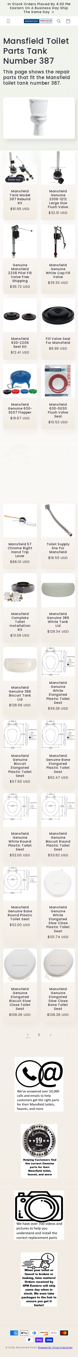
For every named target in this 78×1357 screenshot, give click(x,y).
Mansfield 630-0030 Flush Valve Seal (58, 411)
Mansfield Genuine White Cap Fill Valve (58, 271)
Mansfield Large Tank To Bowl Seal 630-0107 (20, 484)
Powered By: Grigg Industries (55, 1347)
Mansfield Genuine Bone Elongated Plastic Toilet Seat (58, 764)
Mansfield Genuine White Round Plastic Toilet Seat (20, 842)
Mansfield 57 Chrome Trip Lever (57, 482)
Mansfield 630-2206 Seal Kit (20, 343)
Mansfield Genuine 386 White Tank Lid (58, 620)
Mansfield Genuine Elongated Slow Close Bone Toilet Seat (58, 999)
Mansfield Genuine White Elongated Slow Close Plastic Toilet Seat (58, 919)
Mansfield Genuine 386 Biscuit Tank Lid (20, 694)
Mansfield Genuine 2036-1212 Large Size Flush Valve (58, 199)
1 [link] (27, 1035)
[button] (8, 21)
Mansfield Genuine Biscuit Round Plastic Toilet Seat (58, 842)
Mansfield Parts (26, 1347)
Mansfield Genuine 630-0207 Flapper (20, 409)
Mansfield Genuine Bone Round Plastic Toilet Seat (20, 913)
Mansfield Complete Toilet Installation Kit (20, 622)
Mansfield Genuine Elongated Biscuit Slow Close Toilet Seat (20, 999)
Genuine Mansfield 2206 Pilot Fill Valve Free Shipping (20, 273)
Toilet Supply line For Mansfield (57, 548)
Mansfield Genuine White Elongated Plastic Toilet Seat (58, 693)
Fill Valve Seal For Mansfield (58, 341)
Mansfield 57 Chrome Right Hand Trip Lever (20, 550)
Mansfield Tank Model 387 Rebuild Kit (20, 197)
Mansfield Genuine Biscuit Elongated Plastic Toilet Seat (20, 766)
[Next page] (50, 1035)
